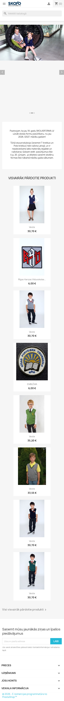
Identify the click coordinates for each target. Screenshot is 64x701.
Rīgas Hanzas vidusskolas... (32, 279)
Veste (32, 227)
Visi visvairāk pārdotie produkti (24, 610)
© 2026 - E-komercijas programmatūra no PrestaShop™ (24, 695)
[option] (32, 70)
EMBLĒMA (32, 384)
